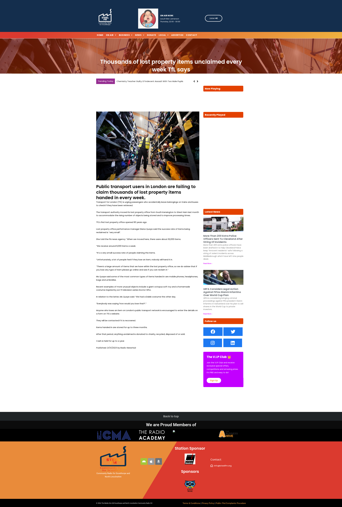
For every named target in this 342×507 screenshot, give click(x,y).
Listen (212, 18)
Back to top (171, 416)
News (138, 35)
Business (124, 35)
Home (100, 35)
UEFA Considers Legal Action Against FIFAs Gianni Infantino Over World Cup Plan (222, 292)
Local (162, 35)
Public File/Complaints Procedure (231, 503)
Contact (191, 35)
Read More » (207, 263)
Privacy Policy (208, 503)
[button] (197, 81)
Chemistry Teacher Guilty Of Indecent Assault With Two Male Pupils (149, 81)
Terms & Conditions (191, 503)
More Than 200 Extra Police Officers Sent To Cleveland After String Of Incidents (223, 239)
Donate (151, 35)
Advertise (177, 35)
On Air (110, 35)
